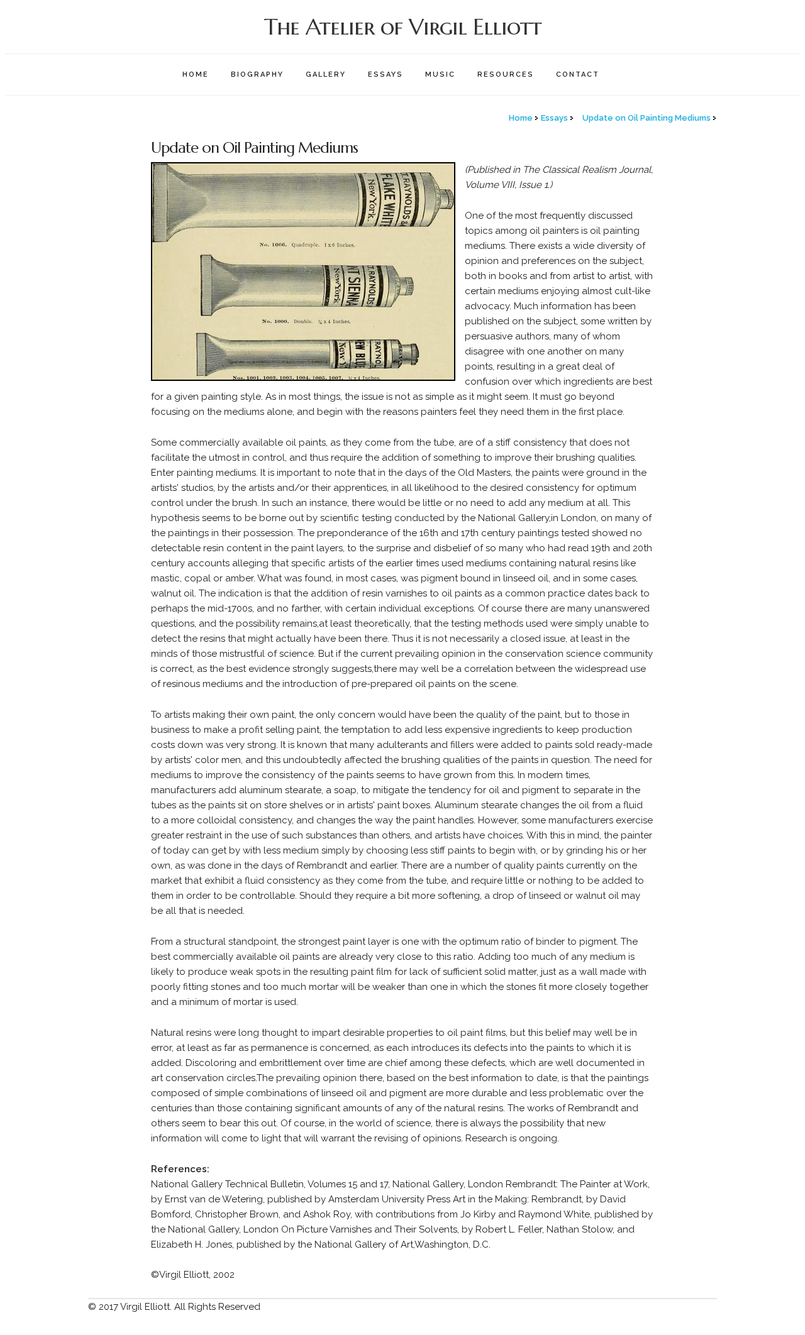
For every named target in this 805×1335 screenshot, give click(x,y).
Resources (505, 74)
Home (195, 74)
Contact (577, 74)
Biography (257, 74)
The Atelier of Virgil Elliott (402, 27)
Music (440, 74)
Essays (385, 74)
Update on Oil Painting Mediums (646, 118)
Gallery (326, 74)
